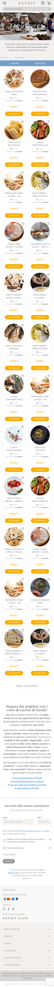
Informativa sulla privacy (33, 831)
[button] (43, 3)
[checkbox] (4, 840)
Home (6, 57)
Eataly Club (13, 872)
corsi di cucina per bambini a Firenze (28, 784)
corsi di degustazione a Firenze (28, 781)
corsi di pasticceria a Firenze (28, 777)
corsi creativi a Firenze (28, 788)
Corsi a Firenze (20, 57)
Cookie (47, 831)
